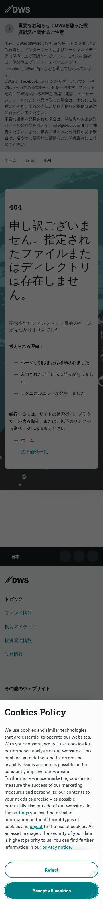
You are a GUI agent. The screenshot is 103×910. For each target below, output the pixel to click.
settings (21, 812)
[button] (51, 870)
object (36, 826)
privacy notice (56, 847)
